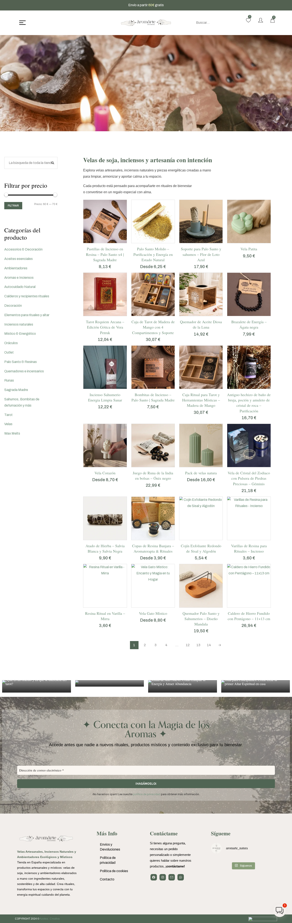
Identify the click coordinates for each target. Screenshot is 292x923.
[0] (248, 20)
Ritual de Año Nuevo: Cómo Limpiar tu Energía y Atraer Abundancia (178, 681)
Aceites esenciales (18, 259)
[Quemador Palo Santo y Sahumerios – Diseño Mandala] (201, 585)
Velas (8, 424)
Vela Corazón (104, 472)
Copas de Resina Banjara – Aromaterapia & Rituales (153, 548)
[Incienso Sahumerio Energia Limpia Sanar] (105, 367)
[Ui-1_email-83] (171, 877)
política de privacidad (146, 794)
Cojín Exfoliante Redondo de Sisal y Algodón (201, 548)
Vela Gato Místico (153, 613)
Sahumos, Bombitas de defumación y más (21, 402)
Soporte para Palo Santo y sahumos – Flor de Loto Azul (201, 254)
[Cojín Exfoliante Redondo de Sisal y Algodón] (201, 518)
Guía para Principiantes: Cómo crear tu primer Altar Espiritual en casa (251, 681)
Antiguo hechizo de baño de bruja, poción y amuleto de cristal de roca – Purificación (249, 402)
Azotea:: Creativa (50, 918)
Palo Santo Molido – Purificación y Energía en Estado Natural (153, 254)
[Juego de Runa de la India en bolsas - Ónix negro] (153, 445)
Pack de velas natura (201, 472)
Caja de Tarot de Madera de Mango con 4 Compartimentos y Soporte (153, 327)
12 (188, 645)
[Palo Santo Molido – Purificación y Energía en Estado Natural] (153, 221)
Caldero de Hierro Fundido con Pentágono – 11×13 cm (249, 616)
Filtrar (13, 205)
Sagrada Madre (16, 390)
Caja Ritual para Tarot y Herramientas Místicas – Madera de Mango (201, 400)
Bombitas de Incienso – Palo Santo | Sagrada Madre (153, 397)
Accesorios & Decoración (23, 249)
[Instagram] (162, 877)
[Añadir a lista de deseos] (110, 241)
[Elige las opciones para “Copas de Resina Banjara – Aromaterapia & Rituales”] (147, 538)
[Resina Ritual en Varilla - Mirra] (105, 585)
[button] (99, 241)
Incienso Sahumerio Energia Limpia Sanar (105, 397)
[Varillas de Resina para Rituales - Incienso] (248, 518)
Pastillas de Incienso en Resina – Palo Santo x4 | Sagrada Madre (105, 254)
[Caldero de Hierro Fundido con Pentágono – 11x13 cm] (248, 585)
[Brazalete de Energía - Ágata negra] (248, 294)
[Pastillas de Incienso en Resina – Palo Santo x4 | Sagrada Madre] (105, 221)
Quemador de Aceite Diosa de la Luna (201, 324)
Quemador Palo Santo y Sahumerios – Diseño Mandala (201, 619)
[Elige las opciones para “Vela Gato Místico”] (147, 605)
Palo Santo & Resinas (20, 362)
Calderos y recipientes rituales (26, 296)
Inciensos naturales (18, 324)
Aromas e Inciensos (19, 277)
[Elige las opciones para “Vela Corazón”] (99, 465)
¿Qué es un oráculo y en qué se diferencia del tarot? (36, 681)
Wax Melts (12, 433)
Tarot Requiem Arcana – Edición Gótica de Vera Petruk (105, 327)
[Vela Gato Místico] (153, 585)
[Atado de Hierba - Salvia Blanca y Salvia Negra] (105, 518)
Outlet (9, 352)
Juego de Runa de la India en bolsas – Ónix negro (153, 475)
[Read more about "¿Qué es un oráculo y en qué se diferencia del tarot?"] (36, 686)
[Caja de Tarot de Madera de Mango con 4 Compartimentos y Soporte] (153, 294)
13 (198, 645)
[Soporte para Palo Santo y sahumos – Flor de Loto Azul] (201, 221)
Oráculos (11, 343)
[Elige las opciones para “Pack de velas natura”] (195, 465)
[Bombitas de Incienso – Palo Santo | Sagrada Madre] (153, 367)
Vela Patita (248, 248)
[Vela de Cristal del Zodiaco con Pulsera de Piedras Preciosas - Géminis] (248, 445)
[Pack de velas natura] (201, 445)
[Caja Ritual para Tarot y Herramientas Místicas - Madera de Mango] (201, 367)
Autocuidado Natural (19, 287)
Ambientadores (15, 268)
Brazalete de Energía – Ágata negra (249, 324)
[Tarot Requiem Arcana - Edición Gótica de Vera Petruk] (105, 294)
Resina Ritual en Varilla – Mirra (105, 616)
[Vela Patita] (248, 221)
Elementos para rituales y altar (26, 315)
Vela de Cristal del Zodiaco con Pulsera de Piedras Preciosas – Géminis (249, 478)
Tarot (8, 415)
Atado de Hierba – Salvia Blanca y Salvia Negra (105, 548)
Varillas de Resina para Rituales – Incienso (249, 548)
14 (209, 645)
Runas (9, 380)
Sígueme (220, 833)
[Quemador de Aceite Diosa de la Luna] (201, 294)
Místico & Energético (20, 333)
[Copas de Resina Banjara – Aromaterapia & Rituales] (153, 518)
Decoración (13, 305)
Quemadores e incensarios (24, 371)
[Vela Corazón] (105, 445)
